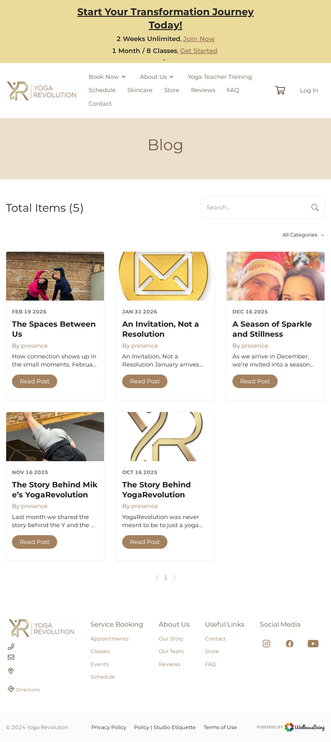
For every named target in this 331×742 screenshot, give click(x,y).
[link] (41, 628)
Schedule (102, 90)
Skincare (140, 90)
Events (100, 664)
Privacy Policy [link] (108, 727)
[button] (34, 381)
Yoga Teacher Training (220, 76)
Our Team (171, 651)
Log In (309, 90)
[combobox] (263, 207)
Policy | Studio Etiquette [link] (165, 727)
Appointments (110, 639)
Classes (100, 651)
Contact (100, 103)
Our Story (171, 639)
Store (171, 90)
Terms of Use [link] (220, 727)
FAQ (233, 90)
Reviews (203, 90)
